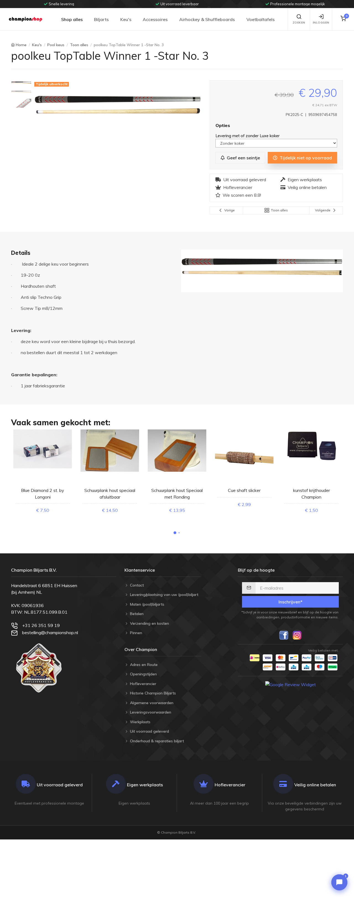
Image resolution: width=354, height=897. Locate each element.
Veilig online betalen (307, 187)
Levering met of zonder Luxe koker (248, 136)
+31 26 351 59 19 (41, 625)
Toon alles (79, 44)
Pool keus (55, 44)
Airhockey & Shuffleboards (207, 19)
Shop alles (72, 19)
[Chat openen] (339, 882)
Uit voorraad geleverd (244, 179)
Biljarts (101, 19)
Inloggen (321, 22)
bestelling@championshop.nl (50, 632)
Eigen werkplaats (305, 179)
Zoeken (299, 22)
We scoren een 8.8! (242, 195)
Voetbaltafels (260, 19)
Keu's (125, 19)
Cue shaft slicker (244, 490)
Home (21, 44)
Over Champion (140, 649)
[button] (175, 533)
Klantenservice (139, 570)
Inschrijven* (290, 602)
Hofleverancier (237, 187)
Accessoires (155, 19)
